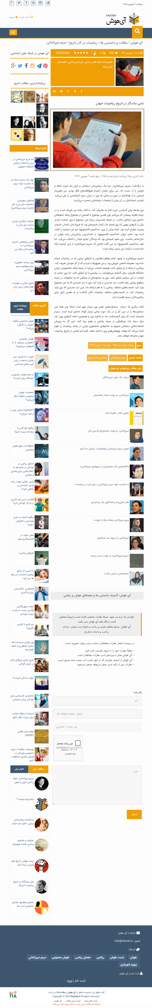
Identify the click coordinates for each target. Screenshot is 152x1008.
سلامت (62, 992)
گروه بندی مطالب (72, 1001)
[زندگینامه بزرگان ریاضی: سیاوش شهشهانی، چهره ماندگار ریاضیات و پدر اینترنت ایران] (42, 122)
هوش (103, 626)
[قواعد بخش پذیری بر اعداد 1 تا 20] (17, 97)
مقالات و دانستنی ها (114, 43)
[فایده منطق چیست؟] (42, 97)
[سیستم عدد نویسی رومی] (29, 97)
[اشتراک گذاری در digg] (54, 91)
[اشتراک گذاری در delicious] (61, 91)
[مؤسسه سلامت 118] (13, 994)
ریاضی (94, 626)
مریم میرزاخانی (56, 42)
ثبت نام (25, 17)
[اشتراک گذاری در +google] (68, 91)
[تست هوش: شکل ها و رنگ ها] (17, 135)
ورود (11, 17)
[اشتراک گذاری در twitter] (75, 91)
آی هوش (136, 43)
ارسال (134, 814)
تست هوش (76, 626)
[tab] (20, 307)
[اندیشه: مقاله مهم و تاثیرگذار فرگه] (29, 135)
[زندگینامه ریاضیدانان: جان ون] (42, 109)
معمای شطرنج (92, 631)
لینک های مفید (90, 1001)
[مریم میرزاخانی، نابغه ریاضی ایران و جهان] (17, 122)
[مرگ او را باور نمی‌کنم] (29, 122)
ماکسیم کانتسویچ (97, 358)
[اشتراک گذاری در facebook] (81, 91)
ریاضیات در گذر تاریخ (83, 43)
